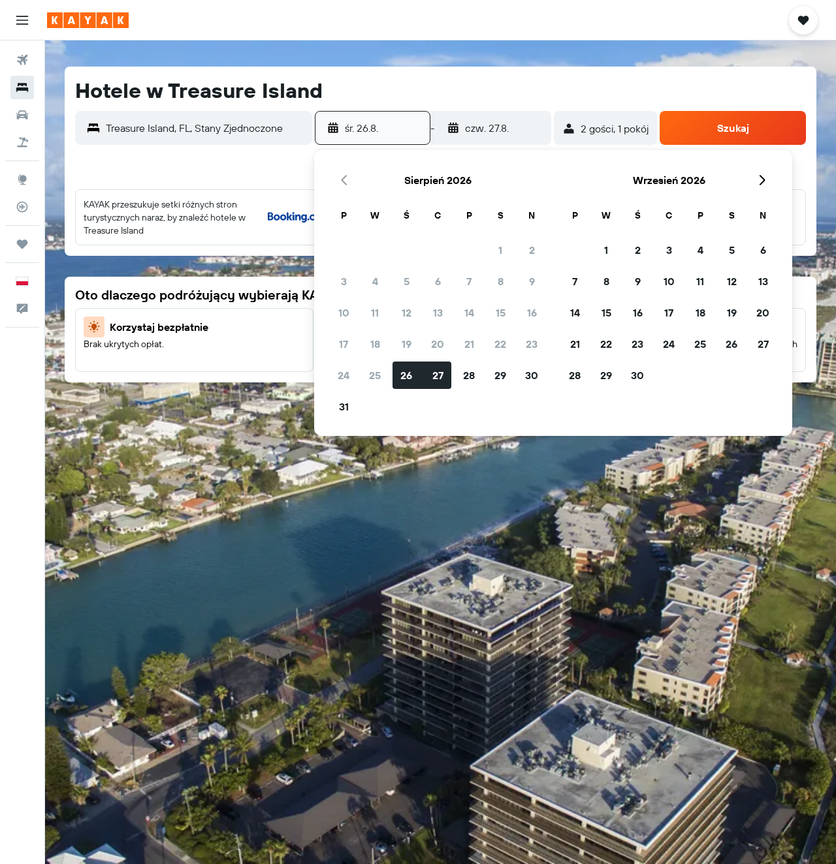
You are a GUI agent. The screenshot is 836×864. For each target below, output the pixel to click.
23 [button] (532, 343)
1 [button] (500, 249)
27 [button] (437, 375)
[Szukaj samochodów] (22, 115)
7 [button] (469, 281)
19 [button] (406, 343)
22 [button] (500, 343)
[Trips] (22, 244)
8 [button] (501, 281)
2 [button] (532, 249)
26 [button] (406, 375)
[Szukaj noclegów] (22, 87)
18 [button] (375, 343)
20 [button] (437, 343)
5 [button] (407, 281)
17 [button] (343, 343)
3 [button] (344, 281)
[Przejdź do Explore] (22, 179)
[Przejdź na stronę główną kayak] (88, 20)
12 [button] (406, 312)
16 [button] (532, 312)
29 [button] (500, 375)
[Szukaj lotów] (22, 60)
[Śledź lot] (22, 207)
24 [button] (343, 375)
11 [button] (375, 312)
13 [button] (438, 312)
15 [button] (501, 312)
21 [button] (469, 343)
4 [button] (375, 281)
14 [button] (469, 312)
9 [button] (532, 281)
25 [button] (375, 375)
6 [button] (438, 281)
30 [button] (531, 375)
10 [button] (343, 312)
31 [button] (344, 406)
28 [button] (469, 375)
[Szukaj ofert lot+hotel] (22, 142)
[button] (22, 20)
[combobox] (206, 128)
